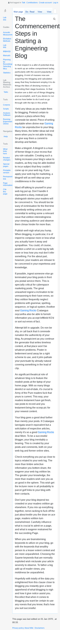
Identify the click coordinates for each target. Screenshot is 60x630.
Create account (45, 3)
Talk (23, 3)
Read (32, 12)
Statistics (6, 73)
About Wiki (28, 628)
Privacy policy (18, 628)
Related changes (6, 159)
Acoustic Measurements (9, 33)
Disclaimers (39, 628)
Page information (7, 184)
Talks (6, 92)
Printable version (7, 171)
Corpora (6, 105)
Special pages (6, 165)
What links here (5, 151)
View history (48, 12)
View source (40, 12)
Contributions (32, 3)
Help (6, 136)
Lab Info (4, 18)
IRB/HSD (7, 51)
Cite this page (5, 191)
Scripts (6, 109)
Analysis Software (6, 114)
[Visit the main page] (5, 10)
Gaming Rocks (28, 310)
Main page (18, 12)
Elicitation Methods (7, 40)
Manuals (6, 55)
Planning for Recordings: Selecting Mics (8, 64)
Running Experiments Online (8, 121)
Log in (55, 3)
